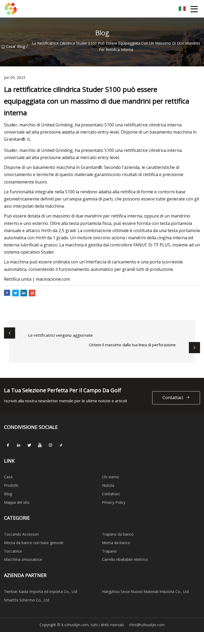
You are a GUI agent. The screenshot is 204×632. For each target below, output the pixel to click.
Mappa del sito (16, 502)
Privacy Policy (113, 502)
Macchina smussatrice (23, 559)
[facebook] (8, 445)
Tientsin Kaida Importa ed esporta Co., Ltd (40, 591)
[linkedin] (19, 445)
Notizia (108, 485)
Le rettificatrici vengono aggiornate (60, 335)
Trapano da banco (118, 534)
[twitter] (29, 445)
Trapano (109, 551)
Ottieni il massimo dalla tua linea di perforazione (132, 344)
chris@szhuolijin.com (147, 624)
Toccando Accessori (21, 534)
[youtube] (40, 445)
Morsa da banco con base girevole (33, 542)
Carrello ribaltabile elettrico (125, 559)
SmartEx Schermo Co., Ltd (26, 600)
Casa (10, 46)
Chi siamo (110, 476)
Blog (21, 46)
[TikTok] (61, 445)
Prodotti (11, 485)
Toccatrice (13, 551)
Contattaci (173, 397)
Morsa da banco (116, 542)
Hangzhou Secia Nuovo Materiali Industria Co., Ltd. (145, 591)
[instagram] (50, 445)
